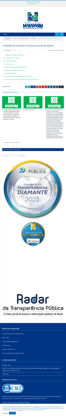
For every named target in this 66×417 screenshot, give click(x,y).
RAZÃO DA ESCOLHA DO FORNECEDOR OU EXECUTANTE (22, 79)
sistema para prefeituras (23, 396)
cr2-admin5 (7, 50)
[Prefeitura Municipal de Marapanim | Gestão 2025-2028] (33, 20)
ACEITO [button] (12, 413)
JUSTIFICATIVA (10, 64)
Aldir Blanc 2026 (6, 365)
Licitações (50, 50)
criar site (12, 396)
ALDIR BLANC (5, 374)
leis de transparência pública (29, 398)
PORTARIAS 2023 (29, 110)
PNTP (9, 402)
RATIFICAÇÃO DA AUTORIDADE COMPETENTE (19, 76)
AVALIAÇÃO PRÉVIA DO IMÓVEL (15, 55)
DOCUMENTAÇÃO (11, 61)
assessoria (42, 396)
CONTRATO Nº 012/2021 (13, 58)
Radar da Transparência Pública (21, 402)
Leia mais (20, 410)
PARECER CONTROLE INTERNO (15, 70)
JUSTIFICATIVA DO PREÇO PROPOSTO (16, 67)
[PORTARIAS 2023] (33, 102)
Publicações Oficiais (59, 50)
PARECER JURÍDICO (11, 73)
